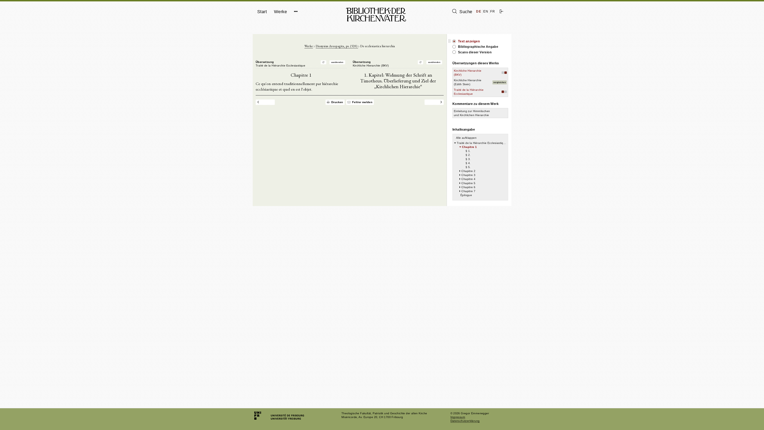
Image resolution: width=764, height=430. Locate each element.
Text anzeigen (469, 41)
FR (492, 11)
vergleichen (499, 82)
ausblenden (337, 62)
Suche (465, 11)
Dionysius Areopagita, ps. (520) (337, 46)
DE (478, 11)
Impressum (457, 417)
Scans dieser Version (475, 52)
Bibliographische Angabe (478, 46)
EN (485, 11)
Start (262, 11)
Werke (280, 11)
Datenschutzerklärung (465, 420)
